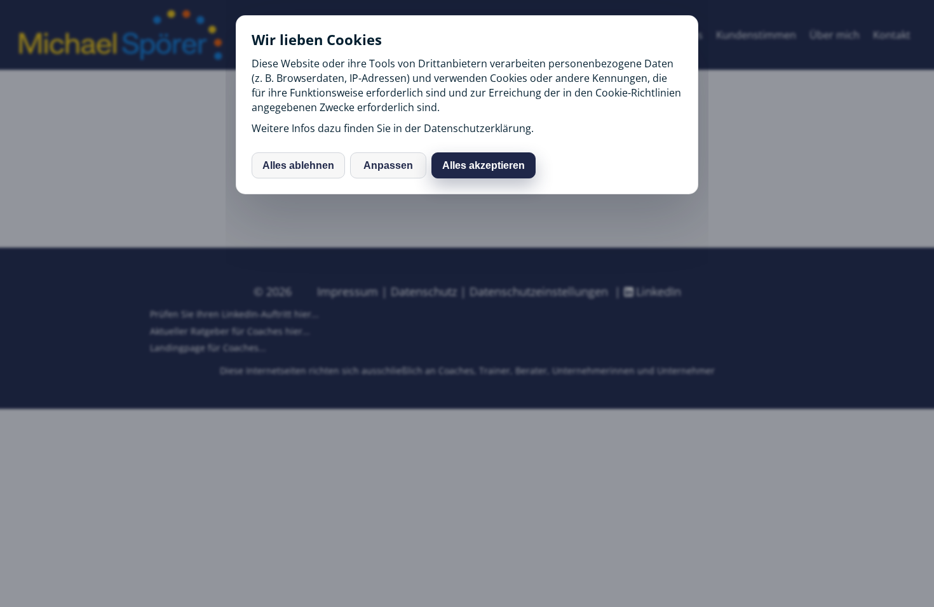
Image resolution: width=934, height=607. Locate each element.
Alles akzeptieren (483, 165)
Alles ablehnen (298, 165)
